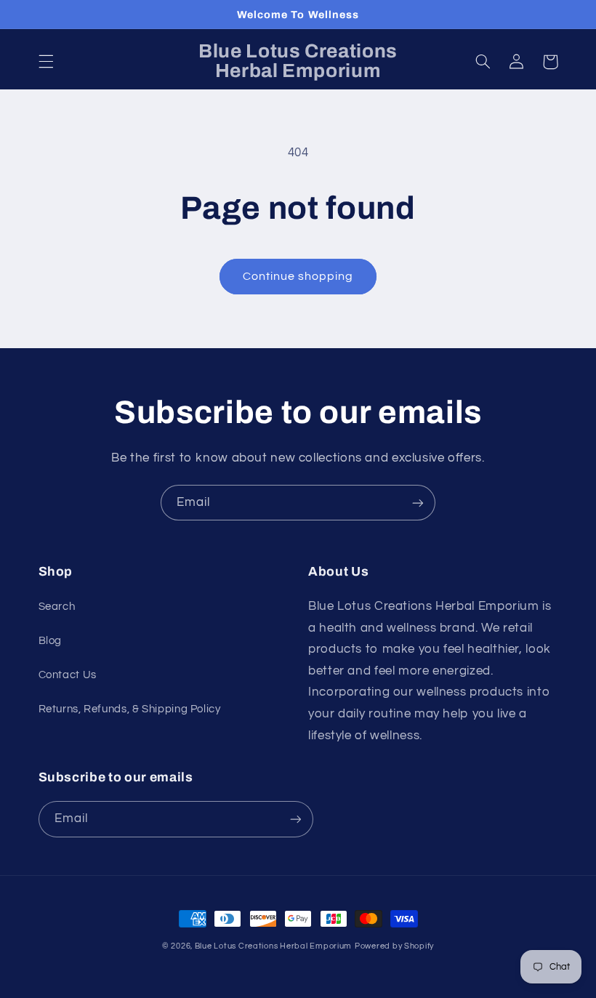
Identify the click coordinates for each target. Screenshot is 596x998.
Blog (51, 640)
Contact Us (68, 674)
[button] (46, 62)
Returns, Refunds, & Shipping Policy (130, 709)
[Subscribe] (418, 502)
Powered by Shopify (394, 946)
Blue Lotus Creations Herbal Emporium (273, 946)
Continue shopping (298, 276)
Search (57, 606)
